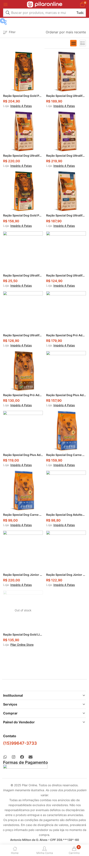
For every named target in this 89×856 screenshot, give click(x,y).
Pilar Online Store (22, 644)
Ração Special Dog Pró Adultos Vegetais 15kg (23, 395)
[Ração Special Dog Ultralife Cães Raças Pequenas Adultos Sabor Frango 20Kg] (23, 131)
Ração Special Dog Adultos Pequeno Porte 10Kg (66, 514)
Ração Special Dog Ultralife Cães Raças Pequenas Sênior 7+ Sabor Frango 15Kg (66, 95)
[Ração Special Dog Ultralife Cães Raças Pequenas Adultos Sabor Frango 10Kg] (66, 251)
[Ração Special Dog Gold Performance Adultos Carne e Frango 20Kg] (23, 71)
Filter (12, 32)
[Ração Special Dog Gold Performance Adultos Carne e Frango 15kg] (23, 191)
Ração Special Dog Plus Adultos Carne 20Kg (66, 395)
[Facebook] (22, 757)
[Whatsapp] (5, 757)
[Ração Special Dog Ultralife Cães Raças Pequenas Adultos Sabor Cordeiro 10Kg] (23, 311)
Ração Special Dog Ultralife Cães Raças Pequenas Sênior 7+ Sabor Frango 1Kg (23, 275)
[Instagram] (14, 757)
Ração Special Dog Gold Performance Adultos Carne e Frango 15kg (23, 215)
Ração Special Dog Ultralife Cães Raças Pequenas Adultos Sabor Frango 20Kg (23, 155)
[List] (82, 43)
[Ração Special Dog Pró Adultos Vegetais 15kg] (23, 371)
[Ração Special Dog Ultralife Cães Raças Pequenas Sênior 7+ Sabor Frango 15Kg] (66, 71)
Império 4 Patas (21, 106)
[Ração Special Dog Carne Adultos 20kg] (66, 431)
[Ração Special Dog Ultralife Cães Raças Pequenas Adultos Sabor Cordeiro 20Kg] (66, 131)
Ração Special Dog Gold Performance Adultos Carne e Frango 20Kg (23, 95)
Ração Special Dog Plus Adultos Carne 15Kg (23, 455)
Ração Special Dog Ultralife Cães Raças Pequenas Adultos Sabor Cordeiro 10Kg (23, 335)
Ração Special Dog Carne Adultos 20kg (66, 455)
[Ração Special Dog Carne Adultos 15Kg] (23, 490)
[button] (82, 4)
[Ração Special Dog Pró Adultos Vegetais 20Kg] (66, 311)
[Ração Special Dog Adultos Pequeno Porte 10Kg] (66, 490)
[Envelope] (30, 757)
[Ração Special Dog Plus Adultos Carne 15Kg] (23, 431)
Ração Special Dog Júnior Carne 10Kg (66, 574)
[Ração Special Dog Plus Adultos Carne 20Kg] (66, 371)
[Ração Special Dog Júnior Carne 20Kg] (23, 550)
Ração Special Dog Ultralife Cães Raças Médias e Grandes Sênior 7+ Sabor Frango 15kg (66, 215)
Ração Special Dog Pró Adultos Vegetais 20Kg (66, 335)
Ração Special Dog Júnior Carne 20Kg (23, 574)
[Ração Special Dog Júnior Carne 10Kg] (66, 550)
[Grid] (73, 43)
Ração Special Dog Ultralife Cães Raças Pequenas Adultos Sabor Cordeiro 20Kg (66, 155)
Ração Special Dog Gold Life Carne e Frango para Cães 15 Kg (23, 634)
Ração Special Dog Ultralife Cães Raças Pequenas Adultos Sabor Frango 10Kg (66, 275)
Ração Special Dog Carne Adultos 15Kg (23, 514)
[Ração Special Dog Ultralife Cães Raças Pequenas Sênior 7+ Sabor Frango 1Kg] (23, 251)
